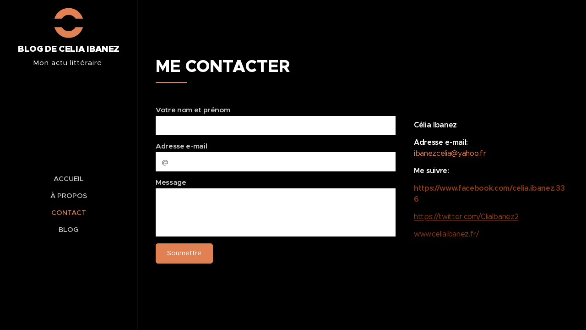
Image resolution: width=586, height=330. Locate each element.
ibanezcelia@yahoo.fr (450, 153)
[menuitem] (69, 178)
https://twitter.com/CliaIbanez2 (466, 216)
